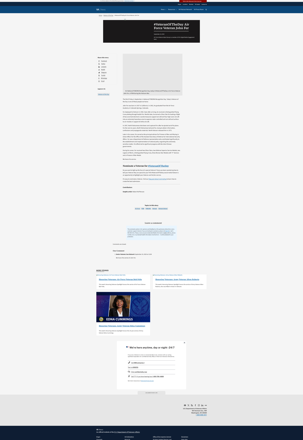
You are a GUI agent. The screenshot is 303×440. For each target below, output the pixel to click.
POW (142, 208)
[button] (206, 10)
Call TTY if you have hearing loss (147, 376)
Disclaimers (184, 437)
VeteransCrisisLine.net (147, 380)
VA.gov (98, 437)
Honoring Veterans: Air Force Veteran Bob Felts (120, 279)
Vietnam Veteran (162, 208)
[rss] (192, 405)
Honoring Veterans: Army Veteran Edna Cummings (122, 326)
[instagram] (199, 405)
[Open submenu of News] (165, 9)
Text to (133, 367)
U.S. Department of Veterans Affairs (127, 432)
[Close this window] (184, 342)
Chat (139, 372)
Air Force (137, 208)
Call (138, 363)
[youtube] (185, 405)
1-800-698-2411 (201, 415)
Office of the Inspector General (162, 437)
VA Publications (129, 437)
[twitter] (188, 405)
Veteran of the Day (103, 94)
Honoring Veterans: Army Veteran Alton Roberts (177, 279)
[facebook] (195, 405)
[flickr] (206, 405)
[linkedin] (202, 405)
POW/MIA (148, 208)
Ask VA (167, 231)
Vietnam (154, 208)
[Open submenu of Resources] (176, 9)
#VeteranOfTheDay (158, 165)
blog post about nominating (157, 179)
